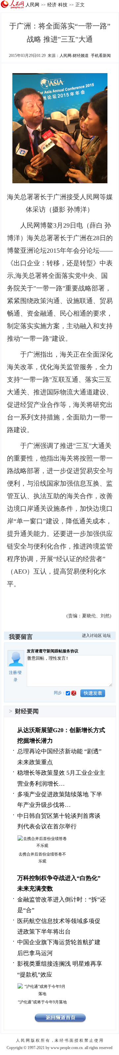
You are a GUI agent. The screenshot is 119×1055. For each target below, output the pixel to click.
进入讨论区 (92, 635)
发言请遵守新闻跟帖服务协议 (52, 651)
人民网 (32, 4)
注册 (13, 672)
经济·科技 (57, 4)
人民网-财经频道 (74, 55)
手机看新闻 (101, 55)
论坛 (107, 635)
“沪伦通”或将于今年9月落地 (42, 1002)
